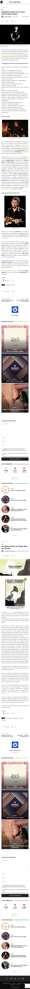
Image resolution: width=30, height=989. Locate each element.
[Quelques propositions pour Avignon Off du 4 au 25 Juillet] (5, 519)
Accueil (2, 7)
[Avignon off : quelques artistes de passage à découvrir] (15, 398)
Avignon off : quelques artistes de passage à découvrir (15, 410)
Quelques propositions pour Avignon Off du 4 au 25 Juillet (18, 519)
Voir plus (14, 535)
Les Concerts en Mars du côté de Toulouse (7, 301)
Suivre (15, 467)
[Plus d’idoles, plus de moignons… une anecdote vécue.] (5, 529)
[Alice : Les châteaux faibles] (15, 338)
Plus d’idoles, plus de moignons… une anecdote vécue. (19, 529)
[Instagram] (11, 978)
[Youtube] (22, 978)
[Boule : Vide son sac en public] (15, 368)
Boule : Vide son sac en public (15, 381)
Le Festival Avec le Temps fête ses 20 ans (22, 301)
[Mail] (15, 978)
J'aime (6, 467)
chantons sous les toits (10, 284)
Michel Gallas (8, 16)
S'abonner (24, 467)
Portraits (24, 983)
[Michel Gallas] (2, 17)
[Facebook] (7, 978)
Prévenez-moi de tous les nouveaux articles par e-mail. (15, 456)
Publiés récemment (7, 983)
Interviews (19, 983)
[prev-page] (2, 415)
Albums (15, 349)
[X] (18, 978)
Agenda (15, 407)
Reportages (12, 984)
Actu (6, 7)
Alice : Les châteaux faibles (15, 351)
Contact (18, 984)
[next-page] (5, 415)
